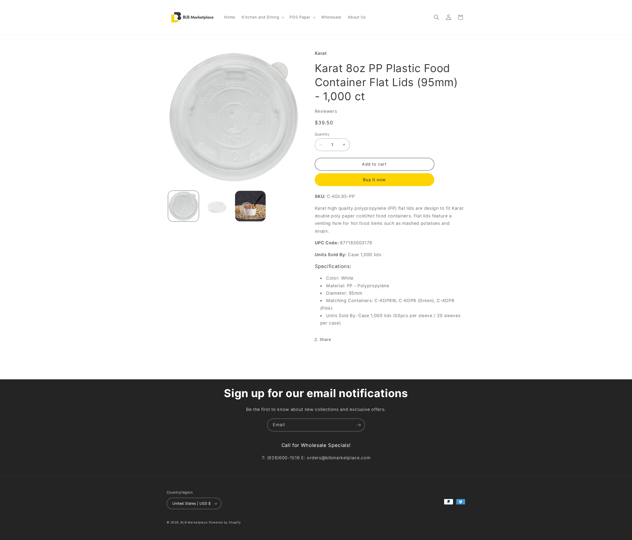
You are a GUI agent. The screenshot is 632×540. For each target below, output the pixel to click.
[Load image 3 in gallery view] (250, 206)
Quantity (322, 134)
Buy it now (374, 179)
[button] (262, 17)
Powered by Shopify (225, 522)
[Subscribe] (359, 425)
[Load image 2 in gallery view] (216, 206)
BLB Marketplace (194, 522)
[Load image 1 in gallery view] (183, 206)
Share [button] (325, 339)
